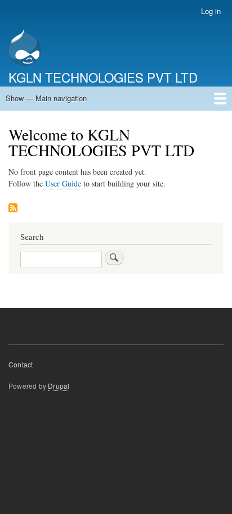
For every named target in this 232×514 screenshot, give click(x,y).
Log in (211, 11)
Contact (20, 364)
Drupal (58, 385)
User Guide (63, 183)
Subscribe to (12, 208)
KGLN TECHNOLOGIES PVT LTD (103, 77)
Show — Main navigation (46, 98)
